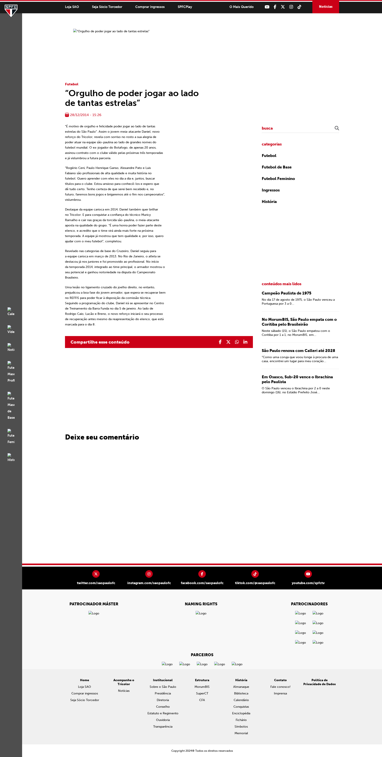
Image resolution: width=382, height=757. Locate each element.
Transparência (162, 726)
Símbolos (241, 726)
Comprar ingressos (150, 7)
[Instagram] (291, 7)
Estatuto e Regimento (162, 713)
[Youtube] (267, 7)
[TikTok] (299, 7)
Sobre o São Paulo (163, 687)
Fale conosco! (280, 687)
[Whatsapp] (237, 342)
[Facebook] (275, 7)
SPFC (11, 11)
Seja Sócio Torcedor (107, 7)
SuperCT (202, 693)
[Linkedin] (245, 342)
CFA (202, 700)
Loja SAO (72, 7)
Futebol (71, 84)
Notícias (325, 7)
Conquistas (241, 707)
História (269, 201)
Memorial (241, 733)
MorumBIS (202, 687)
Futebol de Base (277, 167)
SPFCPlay (185, 7)
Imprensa (280, 693)
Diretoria (163, 700)
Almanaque (241, 687)
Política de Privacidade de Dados (319, 682)
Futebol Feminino (278, 178)
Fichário (241, 720)
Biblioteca (241, 693)
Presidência (163, 693)
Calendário (241, 700)
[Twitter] (283, 7)
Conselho (163, 707)
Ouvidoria (163, 720)
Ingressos (271, 190)
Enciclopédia (241, 713)
